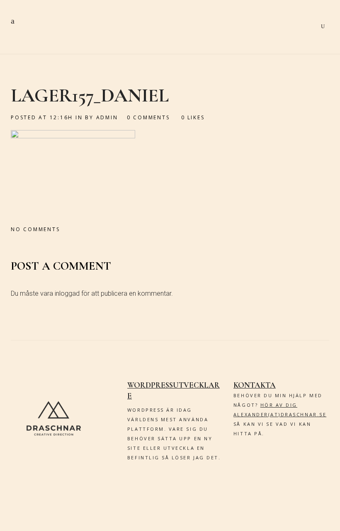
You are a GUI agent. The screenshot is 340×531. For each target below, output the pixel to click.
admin (107, 117)
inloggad (67, 293)
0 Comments (148, 117)
